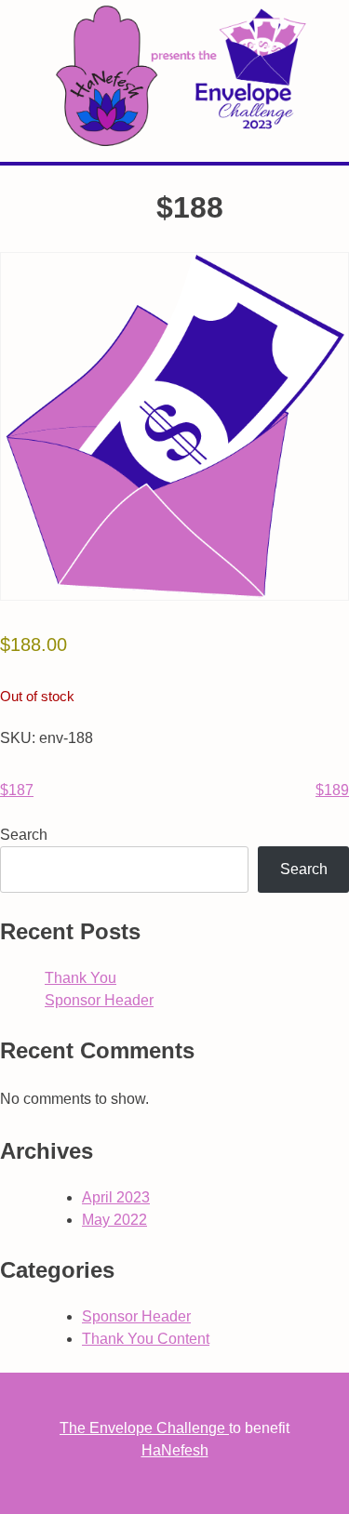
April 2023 (116, 1197)
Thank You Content (145, 1339)
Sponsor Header (99, 1000)
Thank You (80, 978)
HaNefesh (174, 1450)
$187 (17, 790)
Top (328, 1488)
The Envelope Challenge (144, 1428)
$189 (332, 790)
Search (23, 835)
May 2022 (114, 1220)
